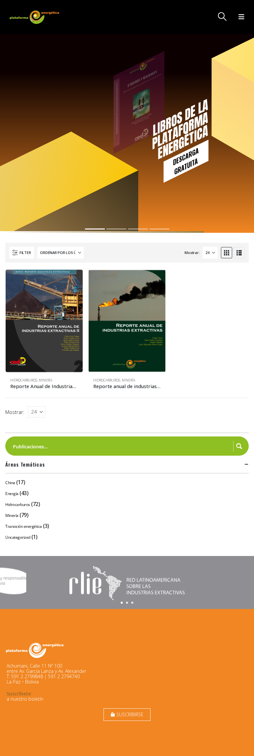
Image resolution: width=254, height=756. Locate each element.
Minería (45, 380)
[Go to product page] (44, 321)
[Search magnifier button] (239, 446)
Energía (12, 493)
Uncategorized (17, 537)
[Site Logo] (35, 17)
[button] (222, 16)
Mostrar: (192, 252)
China (10, 482)
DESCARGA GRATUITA (185, 161)
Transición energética (23, 526)
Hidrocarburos (23, 380)
